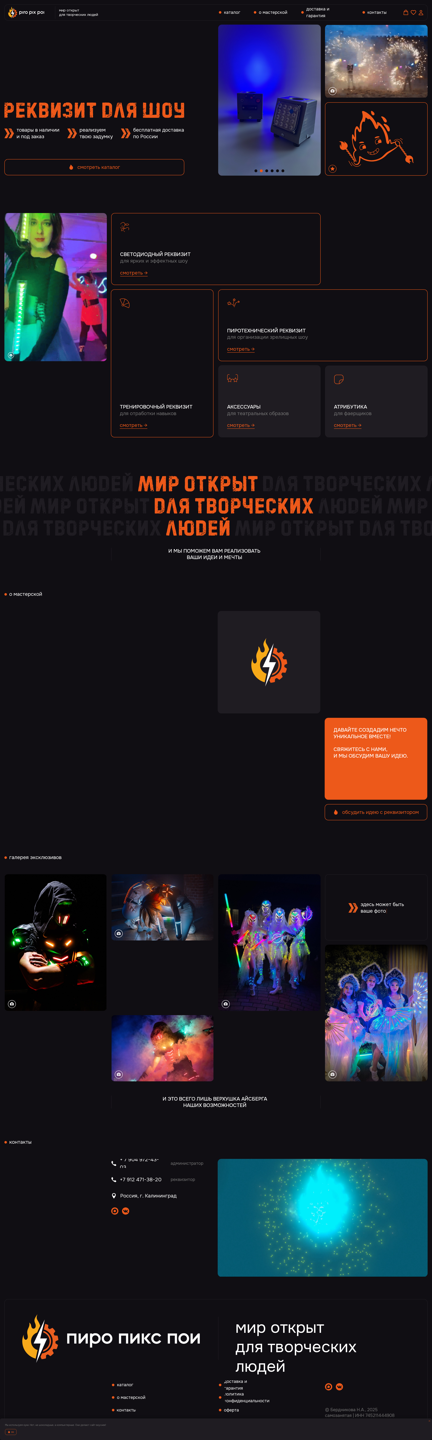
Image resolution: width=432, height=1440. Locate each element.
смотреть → (134, 273)
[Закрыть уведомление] (429, 1421)
